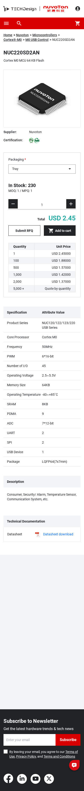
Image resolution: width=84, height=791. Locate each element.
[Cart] (77, 23)
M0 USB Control (37, 40)
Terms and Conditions (59, 756)
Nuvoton (22, 35)
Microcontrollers (44, 35)
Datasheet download (58, 534)
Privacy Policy (26, 756)
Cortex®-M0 (13, 40)
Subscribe (68, 740)
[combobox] (42, 169)
